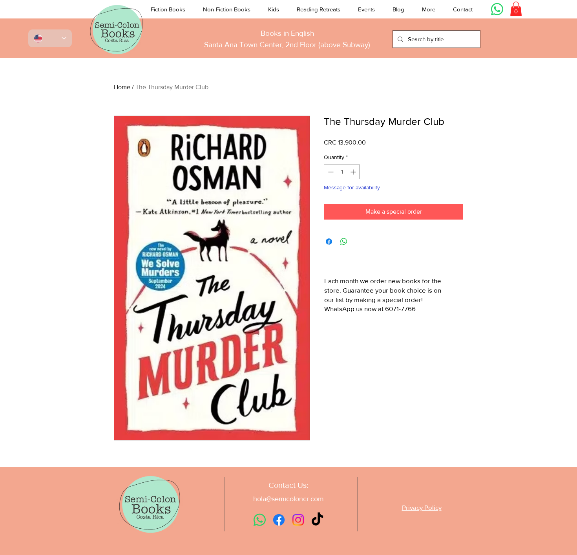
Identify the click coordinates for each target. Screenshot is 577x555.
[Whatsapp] (497, 9)
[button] (168, 9)
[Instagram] (298, 520)
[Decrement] (330, 172)
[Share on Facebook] (329, 241)
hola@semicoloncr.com (288, 499)
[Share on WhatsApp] (344, 241)
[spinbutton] (342, 172)
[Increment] (354, 172)
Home (122, 87)
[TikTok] (317, 520)
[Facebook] (279, 520)
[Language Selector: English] (50, 38)
